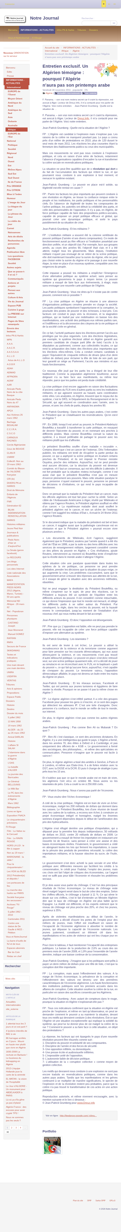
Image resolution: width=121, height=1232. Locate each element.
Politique (12, 145)
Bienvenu (12, 30)
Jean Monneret (15, 630)
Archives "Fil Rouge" (13, 906)
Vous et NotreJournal (18, 38)
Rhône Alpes (15, 169)
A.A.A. (10, 344)
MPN (9, 339)
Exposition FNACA (16, 815)
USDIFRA (12, 676)
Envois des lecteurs (13, 330)
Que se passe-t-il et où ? (16, 273)
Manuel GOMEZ (16, 634)
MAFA (10, 580)
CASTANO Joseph (13, 624)
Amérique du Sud (15, 111)
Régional (12, 153)
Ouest (11, 161)
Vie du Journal (15, 301)
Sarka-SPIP (100, 1201)
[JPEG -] (52, 1145)
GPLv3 (112, 1201)
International (51, 51)
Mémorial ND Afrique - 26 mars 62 (15, 604)
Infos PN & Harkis (65, 30)
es (109, 4)
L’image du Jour (16, 202)
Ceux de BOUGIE (15, 449)
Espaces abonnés (16, 948)
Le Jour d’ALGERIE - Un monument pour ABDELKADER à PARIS (16, 1091)
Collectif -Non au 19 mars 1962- (15, 463)
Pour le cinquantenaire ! (15, 866)
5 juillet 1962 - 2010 (15, 913)
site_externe (91, 93)
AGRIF (10, 380)
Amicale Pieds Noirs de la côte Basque (15, 392)
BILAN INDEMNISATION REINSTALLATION (17, 512)
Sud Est (12, 173)
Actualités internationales (69, 93)
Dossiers (93, 30)
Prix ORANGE (14, 186)
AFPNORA (12, 376)
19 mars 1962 (15, 725)
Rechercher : (88, 18)
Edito (9, 72)
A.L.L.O (10, 356)
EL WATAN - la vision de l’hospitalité (16, 1080)
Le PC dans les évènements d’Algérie (15, 796)
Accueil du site (52, 47)
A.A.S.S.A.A (13, 352)
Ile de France (15, 182)
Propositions (13, 692)
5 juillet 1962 (14, 717)
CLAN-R (11, 453)
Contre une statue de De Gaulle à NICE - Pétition (15, 928)
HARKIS (11, 520)
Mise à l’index (14, 194)
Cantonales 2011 (16, 919)
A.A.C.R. (11, 348)
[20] (8, 1132)
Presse (10, 76)
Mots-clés (10, 978)
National (11, 141)
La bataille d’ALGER (13, 768)
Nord (10, 157)
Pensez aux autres (14, 292)
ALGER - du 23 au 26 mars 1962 (16, 731)
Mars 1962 (13, 803)
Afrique (65, 51)
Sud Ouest (13, 178)
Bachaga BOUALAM (12, 423)
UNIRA (10, 672)
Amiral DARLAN (16, 737)
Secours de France (16, 646)
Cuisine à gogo (16, 309)
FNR (9, 501)
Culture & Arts (15, 297)
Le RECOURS (14, 557)
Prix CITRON (13, 190)
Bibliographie (13, 807)
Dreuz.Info (83, 118)
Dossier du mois (15, 713)
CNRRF (11, 457)
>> (114, 23)
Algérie (76, 51)
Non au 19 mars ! (15, 852)
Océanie (12, 121)
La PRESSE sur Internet (16, 315)
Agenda (11, 248)
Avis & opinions (14, 688)
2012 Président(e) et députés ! (16, 877)
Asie (10, 117)
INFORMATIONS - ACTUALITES (37, 30)
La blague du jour (15, 208)
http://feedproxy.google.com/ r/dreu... (78, 1115)
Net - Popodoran (15, 611)
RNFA (10, 642)
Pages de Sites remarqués (16, 322)
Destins (10, 709)
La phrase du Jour (15, 215)
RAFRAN (11, 638)
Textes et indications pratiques (12, 657)
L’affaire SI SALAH (13, 747)
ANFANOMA (13, 406)
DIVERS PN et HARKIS (14, 484)
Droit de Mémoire (15, 490)
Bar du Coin (14, 952)
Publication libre (16, 252)
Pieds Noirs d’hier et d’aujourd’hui (14, 542)
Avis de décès (15, 236)
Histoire (10, 705)
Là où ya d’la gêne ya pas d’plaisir (15, 1101)
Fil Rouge (37, 38)
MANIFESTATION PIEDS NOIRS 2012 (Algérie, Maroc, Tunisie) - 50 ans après (16, 590)
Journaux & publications (13, 534)
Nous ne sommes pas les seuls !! (14, 1119)
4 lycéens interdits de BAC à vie (16, 1032)
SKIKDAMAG (13, 650)
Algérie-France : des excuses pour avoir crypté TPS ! (16, 1110)
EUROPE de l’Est (14, 135)
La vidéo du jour (14, 222)
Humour (11, 198)
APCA (10, 410)
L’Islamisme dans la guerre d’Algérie (16, 755)
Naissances (14, 232)
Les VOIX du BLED (16, 871)
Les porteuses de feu (15, 884)
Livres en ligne (14, 811)
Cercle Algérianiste (16, 444)
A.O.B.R (11, 364)
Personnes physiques (12, 617)
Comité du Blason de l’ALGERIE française (16, 471)
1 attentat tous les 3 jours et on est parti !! (16, 1025)
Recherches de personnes (16, 242)
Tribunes (81, 30)
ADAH (10, 368)
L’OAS (11, 763)
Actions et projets (13, 284)
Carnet (10, 228)
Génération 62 (14, 505)
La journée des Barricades (15, 776)
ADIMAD (11, 372)
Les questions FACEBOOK (15, 257)
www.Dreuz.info (86, 1103)
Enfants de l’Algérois (12, 496)
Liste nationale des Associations (16, 574)
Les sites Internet (15, 568)
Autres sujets (14, 267)
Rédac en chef (14, 956)
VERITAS (11, 680)
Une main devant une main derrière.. (16, 666)
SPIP (89, 1201)
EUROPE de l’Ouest (14, 93)
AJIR (9, 385)
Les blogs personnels (12, 563)
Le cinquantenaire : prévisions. (16, 821)
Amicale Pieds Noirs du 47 (14, 401)
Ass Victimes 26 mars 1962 (15, 416)
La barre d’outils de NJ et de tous (16, 942)
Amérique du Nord (15, 104)
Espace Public (14, 697)
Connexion (9, 4)
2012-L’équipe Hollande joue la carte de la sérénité (15, 1071)
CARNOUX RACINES (12, 439)
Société (12, 149)
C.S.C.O (11, 433)
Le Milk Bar (13, 788)
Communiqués (15, 279)
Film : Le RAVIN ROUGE (15, 840)
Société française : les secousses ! (16, 899)
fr (103, 4)
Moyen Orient (15, 98)
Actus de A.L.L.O (16, 360)
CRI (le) (11, 479)
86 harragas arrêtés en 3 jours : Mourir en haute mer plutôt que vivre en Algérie (16, 1043)
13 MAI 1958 (14, 721)
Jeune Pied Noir (15, 528)
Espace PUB (14, 305)
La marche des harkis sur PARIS (15, 891)
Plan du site (78, 1201)
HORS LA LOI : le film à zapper (15, 847)
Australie (12, 125)
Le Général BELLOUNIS (14, 783)
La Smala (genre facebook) (15, 552)
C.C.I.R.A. (12, 429)
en (114, 4)
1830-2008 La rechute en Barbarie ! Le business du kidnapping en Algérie (16, 1058)
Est (9, 165)
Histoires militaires (16, 524)
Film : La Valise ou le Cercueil (16, 832)
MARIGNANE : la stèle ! (15, 858)
